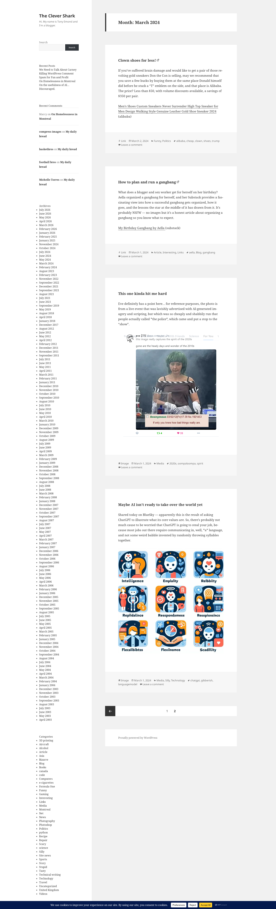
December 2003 (48, 689)
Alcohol (43, 748)
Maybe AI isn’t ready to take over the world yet (160, 504)
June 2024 (45, 256)
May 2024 (45, 259)
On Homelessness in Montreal (57, 81)
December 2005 (48, 597)
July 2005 (44, 616)
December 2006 (48, 551)
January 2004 (47, 685)
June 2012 (45, 332)
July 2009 (44, 443)
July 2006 (44, 570)
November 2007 (48, 509)
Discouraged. (47, 89)
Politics (43, 828)
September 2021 (49, 290)
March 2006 (46, 585)
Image (125, 463)
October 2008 (47, 474)
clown (198, 141)
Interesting (46, 798)
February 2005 (48, 635)
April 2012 (45, 340)
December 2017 (48, 325)
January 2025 (47, 240)
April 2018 (45, 317)
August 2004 (46, 658)
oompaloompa (187, 463)
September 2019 (49, 305)
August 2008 (46, 482)
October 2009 (47, 436)
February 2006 (48, 589)
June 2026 (45, 213)
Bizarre (43, 759)
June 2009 (45, 447)
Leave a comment (131, 144)
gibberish (207, 680)
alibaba (180, 141)
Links (42, 802)
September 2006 (49, 562)
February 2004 (48, 681)
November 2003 (48, 693)
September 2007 (49, 516)
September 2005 (49, 608)
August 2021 (46, 294)
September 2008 (49, 478)
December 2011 (48, 348)
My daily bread (67, 149)
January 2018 (47, 321)
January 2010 (47, 424)
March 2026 (46, 225)
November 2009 (48, 432)
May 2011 (45, 367)
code (42, 775)
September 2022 (49, 282)
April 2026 (45, 221)
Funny (43, 790)
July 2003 (44, 708)
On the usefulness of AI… (54, 85)
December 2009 (48, 428)
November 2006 (48, 555)
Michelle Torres (49, 179)
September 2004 (49, 654)
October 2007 (47, 512)
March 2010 (46, 420)
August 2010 (46, 401)
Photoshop (45, 825)
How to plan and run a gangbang (147, 182)
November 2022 (48, 279)
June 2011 (45, 363)
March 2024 (46, 263)
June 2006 (45, 574)
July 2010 (44, 405)
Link (123, 141)
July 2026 (44, 210)
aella (192, 252)
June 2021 (45, 302)
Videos (43, 894)
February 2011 (48, 378)
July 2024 (44, 252)
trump (216, 141)
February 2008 (48, 497)
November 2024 (48, 244)
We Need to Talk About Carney (58, 69)
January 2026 (47, 233)
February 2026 (48, 229)
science (43, 848)
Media (43, 805)
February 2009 (48, 459)
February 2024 (48, 267)
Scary (42, 844)
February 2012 (48, 344)
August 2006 (46, 566)
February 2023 (48, 275)
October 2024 (47, 248)
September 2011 (49, 355)
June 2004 (45, 666)
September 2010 (49, 397)
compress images (50, 131)
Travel (43, 882)
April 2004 (45, 673)
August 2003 (46, 704)
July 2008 (44, 486)
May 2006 (45, 578)
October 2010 (47, 394)
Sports (43, 859)
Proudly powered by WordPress (137, 738)
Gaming (44, 794)
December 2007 (48, 505)
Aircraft (44, 744)
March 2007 (46, 539)
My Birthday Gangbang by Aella (141, 228)
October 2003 (47, 696)
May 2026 (45, 217)
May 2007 (45, 532)
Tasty (42, 871)
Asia (41, 756)
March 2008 (46, 493)
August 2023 (46, 271)
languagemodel (127, 684)
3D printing (46, 740)
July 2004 (44, 662)
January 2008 (47, 501)
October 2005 (47, 604)
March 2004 (46, 677)
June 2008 (45, 489)
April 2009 (45, 451)
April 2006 (45, 581)
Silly (41, 851)
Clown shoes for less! (137, 60)
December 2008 (48, 466)
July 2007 (44, 524)
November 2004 (48, 647)
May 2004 (45, 670)
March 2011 (46, 374)
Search (43, 42)
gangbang (209, 252)
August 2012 (46, 328)
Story (42, 863)
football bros (47, 162)
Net (41, 813)
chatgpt (195, 680)
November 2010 (48, 390)
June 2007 (45, 528)
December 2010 (48, 386)
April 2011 (45, 371)
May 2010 (45, 413)
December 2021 (48, 286)
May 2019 (45, 309)
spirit (200, 463)
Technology (46, 878)
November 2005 (48, 601)
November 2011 (48, 351)
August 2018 (46, 313)
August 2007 (46, 520)
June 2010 (45, 409)
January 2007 (47, 547)
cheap (190, 141)
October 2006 (47, 558)
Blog (41, 763)
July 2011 (44, 359)
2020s (172, 463)
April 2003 (45, 719)
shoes (207, 141)
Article (43, 752)
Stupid (43, 867)
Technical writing (50, 874)
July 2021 (44, 298)
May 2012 (45, 336)
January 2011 (47, 382)
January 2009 (47, 463)
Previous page (110, 711)
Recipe (43, 836)
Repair (43, 840)
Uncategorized (48, 886)
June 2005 (45, 620)
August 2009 (46, 440)
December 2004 (48, 643)
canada (43, 771)
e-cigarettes (46, 782)
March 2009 (46, 455)
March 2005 (46, 631)
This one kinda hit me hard (142, 293)
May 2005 (45, 624)
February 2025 (48, 236)
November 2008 (48, 470)
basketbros (46, 149)
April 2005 (45, 627)
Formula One (47, 786)
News (42, 817)
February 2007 (48, 543)
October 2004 (47, 650)
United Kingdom (49, 890)
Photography (47, 821)
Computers (46, 779)
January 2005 (47, 639)
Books (42, 767)
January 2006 (47, 593)
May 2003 (45, 716)
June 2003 (45, 712)
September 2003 (49, 700)
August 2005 (46, 612)
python (43, 832)
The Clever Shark (57, 16)
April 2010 (45, 417)
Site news (45, 855)
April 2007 (45, 535)
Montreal (44, 809)
